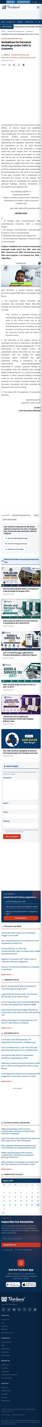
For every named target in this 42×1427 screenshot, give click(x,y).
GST (36, 515)
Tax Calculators (6, 1378)
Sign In (36, 2)
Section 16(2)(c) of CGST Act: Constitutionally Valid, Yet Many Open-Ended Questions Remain (20, 951)
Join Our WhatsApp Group (17, 538)
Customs (4, 1326)
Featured (29, 31)
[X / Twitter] (9, 1309)
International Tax (7, 1333)
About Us (4, 1387)
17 (4, 1201)
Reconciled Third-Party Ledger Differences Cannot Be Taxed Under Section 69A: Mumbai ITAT (20, 1012)
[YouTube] (14, 1309)
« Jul (3, 1213)
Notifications (5, 1365)
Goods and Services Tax (15, 31)
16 (38, 1197)
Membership (5, 1401)
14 (26, 1197)
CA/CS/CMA (5, 1355)
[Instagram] (24, 1309)
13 (21, 1197)
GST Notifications (10, 519)
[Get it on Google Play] (13, 1284)
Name (6, 803)
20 (21, 1201)
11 (9, 1197)
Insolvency (5, 1352)
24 (4, 1205)
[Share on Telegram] (24, 65)
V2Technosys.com (7, 1411)
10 (4, 1197)
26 (15, 1205)
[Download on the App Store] (29, 1284)
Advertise (4, 1394)
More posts (6, 975)
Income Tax (11, 22)
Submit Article (6, 1391)
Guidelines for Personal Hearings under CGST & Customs (16, 45)
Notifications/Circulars (27, 58)
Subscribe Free (10, 1245)
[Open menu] (38, 7)
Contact (4, 1397)
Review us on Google (15, 549)
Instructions (13, 58)
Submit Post (24, 2)
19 (15, 1201)
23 (38, 1201)
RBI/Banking (5, 1349)
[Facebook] (3, 1309)
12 (15, 1197)
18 (10, 1201)
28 (27, 1205)
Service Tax (29, 22)
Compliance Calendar (9, 1375)
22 (32, 1201)
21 (26, 1201)
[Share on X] (9, 65)
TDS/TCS (4, 1329)
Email (5, 812)
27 (21, 1205)
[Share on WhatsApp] (19, 65)
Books (11, 2)
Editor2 (7, 55)
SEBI (2, 1345)
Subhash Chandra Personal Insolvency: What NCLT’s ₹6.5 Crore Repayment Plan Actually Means (20, 1066)
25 (10, 1205)
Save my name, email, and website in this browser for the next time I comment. (21, 831)
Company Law (6, 1342)
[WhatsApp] (30, 1309)
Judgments (5, 1371)
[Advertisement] (21, 99)
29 (32, 1205)
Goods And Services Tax (22, 515)
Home (3, 22)
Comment (7, 778)
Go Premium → (21, 918)
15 (32, 1197)
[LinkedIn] (19, 1309)
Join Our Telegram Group (17, 544)
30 (38, 1205)
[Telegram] (35, 1309)
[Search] (39, 21)
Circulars (4, 1368)
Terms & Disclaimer (18, 1415)
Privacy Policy (5, 1415)
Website (6, 821)
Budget (20, 22)
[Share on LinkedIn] (14, 65)
